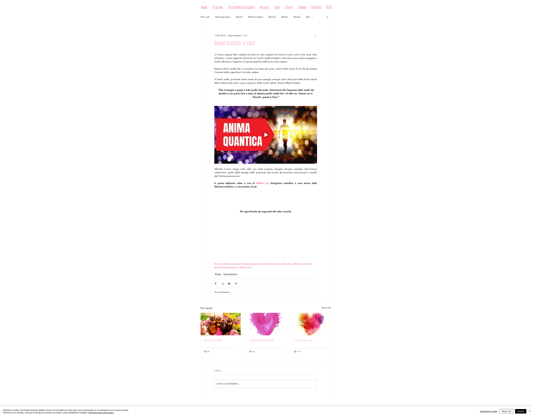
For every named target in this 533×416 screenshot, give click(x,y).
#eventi (239, 17)
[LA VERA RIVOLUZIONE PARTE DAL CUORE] (266, 324)
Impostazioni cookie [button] (488, 411)
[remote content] (265, 237)
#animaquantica (222, 17)
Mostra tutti (326, 307)
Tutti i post (205, 17)
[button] (327, 17)
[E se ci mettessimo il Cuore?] (311, 324)
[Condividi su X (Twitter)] (222, 283)
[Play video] (265, 135)
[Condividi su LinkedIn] (229, 283)
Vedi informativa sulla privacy (101, 412)
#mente (297, 17)
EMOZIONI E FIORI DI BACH (212, 340)
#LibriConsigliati (255, 17)
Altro (308, 17)
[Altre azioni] (315, 35)
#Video (284, 17)
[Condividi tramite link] (236, 283)
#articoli (272, 17)
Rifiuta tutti (506, 411)
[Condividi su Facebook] (215, 283)
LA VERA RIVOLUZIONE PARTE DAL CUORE (261, 340)
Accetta (520, 411)
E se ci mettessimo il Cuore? (303, 340)
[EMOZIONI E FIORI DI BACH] (221, 324)
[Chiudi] (529, 411)
